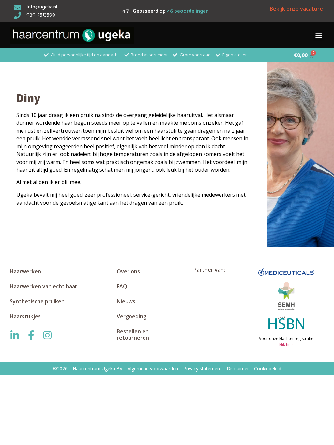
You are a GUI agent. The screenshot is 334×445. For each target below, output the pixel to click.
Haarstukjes (25, 316)
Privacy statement (202, 369)
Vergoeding (131, 316)
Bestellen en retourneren (133, 334)
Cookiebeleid (267, 369)
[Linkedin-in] (15, 335)
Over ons (128, 271)
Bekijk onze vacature (296, 8)
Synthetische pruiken (37, 301)
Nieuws (126, 301)
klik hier (286, 344)
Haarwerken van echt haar (43, 286)
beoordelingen (188, 11)
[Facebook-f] (31, 335)
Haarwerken (25, 271)
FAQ (122, 286)
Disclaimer (238, 369)
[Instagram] (47, 335)
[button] (318, 35)
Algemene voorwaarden (153, 369)
